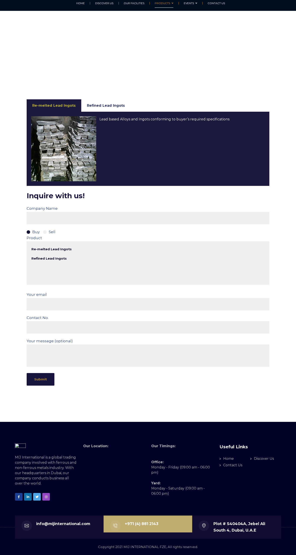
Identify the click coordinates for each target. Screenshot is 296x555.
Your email (37, 294)
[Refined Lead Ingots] (148, 258)
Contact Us (232, 465)
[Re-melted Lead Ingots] (148, 249)
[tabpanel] (148, 149)
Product (34, 238)
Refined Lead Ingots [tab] (106, 105)
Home (228, 459)
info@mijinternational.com (63, 523)
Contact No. (38, 318)
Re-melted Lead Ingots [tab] (54, 105)
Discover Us (264, 459)
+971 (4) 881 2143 (141, 523)
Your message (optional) (50, 341)
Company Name (42, 208)
